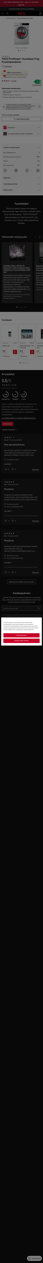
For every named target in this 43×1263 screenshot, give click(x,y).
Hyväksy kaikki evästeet (21, 640)
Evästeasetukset (22, 635)
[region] (21, 631)
